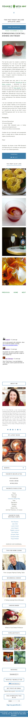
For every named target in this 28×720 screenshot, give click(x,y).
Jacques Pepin (15, 534)
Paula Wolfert (15, 538)
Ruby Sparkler (17, 88)
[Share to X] (13, 157)
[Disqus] (14, 316)
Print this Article (14, 27)
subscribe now (19, 691)
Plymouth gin (18, 82)
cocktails (14, 154)
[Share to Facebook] (11, 157)
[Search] (23, 467)
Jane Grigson (15, 528)
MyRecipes (14, 483)
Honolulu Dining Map (14, 498)
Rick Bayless (14, 521)
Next (24, 292)
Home (16, 292)
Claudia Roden (15, 536)
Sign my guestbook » (14, 705)
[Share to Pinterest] (16, 157)
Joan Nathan (14, 532)
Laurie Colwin (15, 526)
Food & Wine (14, 481)
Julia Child (15, 524)
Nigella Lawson (14, 530)
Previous (6, 292)
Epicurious (14, 478)
